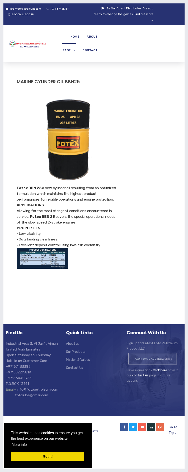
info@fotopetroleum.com (25, 8)
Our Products (76, 352)
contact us (140, 375)
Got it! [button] (48, 456)
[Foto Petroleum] (26, 43)
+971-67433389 (59, 8)
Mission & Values (78, 360)
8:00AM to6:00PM (22, 14)
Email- (11, 389)
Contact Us (74, 368)
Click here (160, 370)
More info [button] (19, 445)
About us (72, 344)
